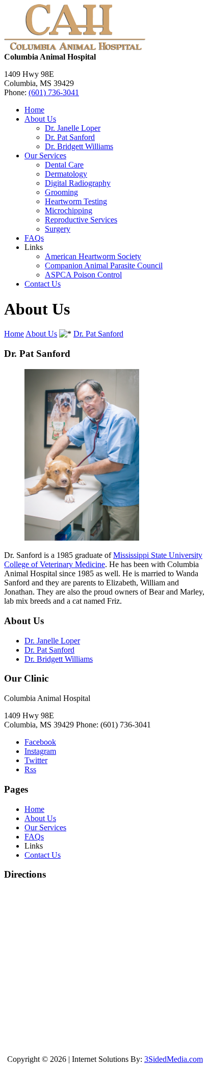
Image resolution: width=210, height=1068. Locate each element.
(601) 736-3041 (54, 92)
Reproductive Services (81, 219)
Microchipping (68, 210)
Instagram (40, 751)
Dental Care (64, 164)
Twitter (35, 760)
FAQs (34, 238)
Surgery (57, 228)
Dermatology (66, 174)
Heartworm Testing (76, 201)
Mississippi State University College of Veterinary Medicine (103, 560)
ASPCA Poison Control (83, 274)
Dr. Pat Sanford (70, 137)
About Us (40, 119)
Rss (30, 769)
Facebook (40, 742)
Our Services (45, 155)
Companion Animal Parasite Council (104, 265)
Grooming (61, 192)
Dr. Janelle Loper (72, 128)
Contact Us (42, 283)
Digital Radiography (78, 183)
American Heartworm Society (93, 256)
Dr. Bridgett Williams (79, 146)
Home (34, 109)
